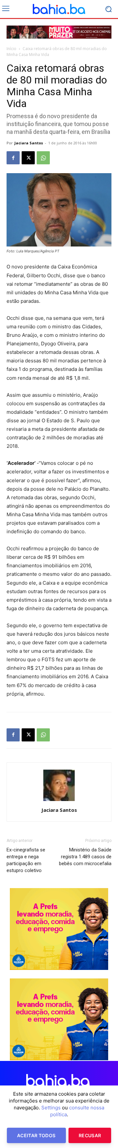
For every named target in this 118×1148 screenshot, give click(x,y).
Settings (51, 1107)
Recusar (90, 1135)
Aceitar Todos (36, 1135)
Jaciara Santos (28, 142)
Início (11, 48)
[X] (28, 157)
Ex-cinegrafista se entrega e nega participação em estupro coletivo (26, 860)
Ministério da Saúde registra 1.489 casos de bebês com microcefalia (85, 856)
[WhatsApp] (43, 157)
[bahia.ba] (59, 9)
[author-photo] (59, 801)
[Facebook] (13, 157)
